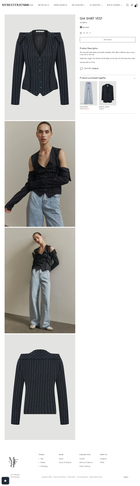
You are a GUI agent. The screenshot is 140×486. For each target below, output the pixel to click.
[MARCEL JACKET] (107, 93)
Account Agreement (82, 477)
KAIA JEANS (84, 107)
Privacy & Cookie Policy (59, 477)
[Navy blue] (81, 27)
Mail (41, 459)
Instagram (103, 459)
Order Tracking (85, 466)
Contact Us (95, 68)
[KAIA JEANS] (88, 93)
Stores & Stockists (65, 462)
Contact (82, 459)
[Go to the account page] (132, 5)
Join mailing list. (15, 475)
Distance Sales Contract (95, 477)
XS (81, 33)
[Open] (5, 480)
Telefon (42, 462)
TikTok (102, 462)
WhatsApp (44, 466)
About (61, 459)
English (126, 477)
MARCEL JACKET (104, 107)
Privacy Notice (71, 477)
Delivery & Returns (86, 462)
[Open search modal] (127, 5)
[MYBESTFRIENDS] (15, 5)
